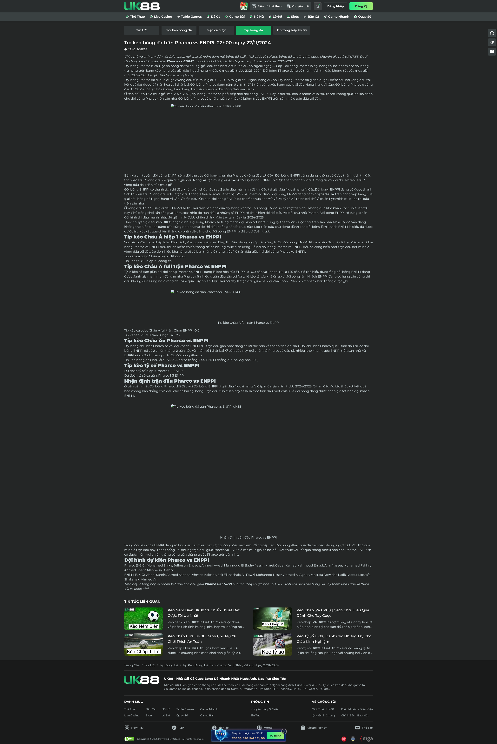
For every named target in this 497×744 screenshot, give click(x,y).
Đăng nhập (335, 6)
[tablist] (248, 30)
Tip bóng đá (168, 665)
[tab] (141, 30)
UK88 (166, 222)
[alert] (248, 732)
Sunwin (236, 689)
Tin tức (149, 665)
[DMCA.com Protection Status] (129, 738)
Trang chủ (132, 665)
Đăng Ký (361, 6)
